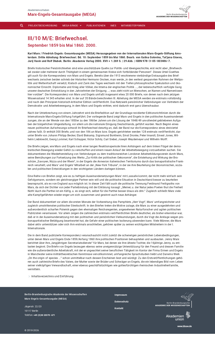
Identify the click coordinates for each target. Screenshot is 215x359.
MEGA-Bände (70, 25)
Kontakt (119, 308)
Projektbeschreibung (42, 25)
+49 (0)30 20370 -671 (44, 315)
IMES (113, 25)
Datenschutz (122, 301)
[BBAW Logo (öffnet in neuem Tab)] (173, 10)
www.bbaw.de (184, 326)
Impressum (121, 295)
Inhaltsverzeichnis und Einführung (53, 276)
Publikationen (96, 25)
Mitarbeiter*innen (133, 25)
